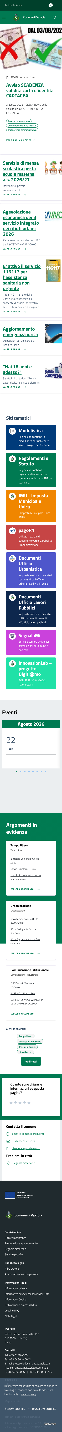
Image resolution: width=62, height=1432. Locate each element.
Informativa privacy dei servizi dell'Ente (27, 1294)
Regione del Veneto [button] (13, 5)
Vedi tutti (31, 1061)
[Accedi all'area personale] (52, 5)
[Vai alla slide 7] (41, 771)
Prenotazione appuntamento (21, 1243)
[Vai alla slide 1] (16, 771)
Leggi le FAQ (12, 1310)
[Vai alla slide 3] (24, 771)
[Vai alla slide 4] (29, 771)
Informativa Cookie (15, 1299)
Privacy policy (28, 1394)
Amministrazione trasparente (21, 1274)
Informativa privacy (16, 1288)
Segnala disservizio (15, 1249)
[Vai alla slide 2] (20, 771)
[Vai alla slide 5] (33, 771)
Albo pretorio (12, 1268)
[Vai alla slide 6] (37, 771)
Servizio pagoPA (14, 1254)
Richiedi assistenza (15, 1238)
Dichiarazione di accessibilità (21, 1305)
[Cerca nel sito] (55, 17)
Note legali (11, 1316)
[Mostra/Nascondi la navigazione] (4, 17)
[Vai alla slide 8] (45, 771)
